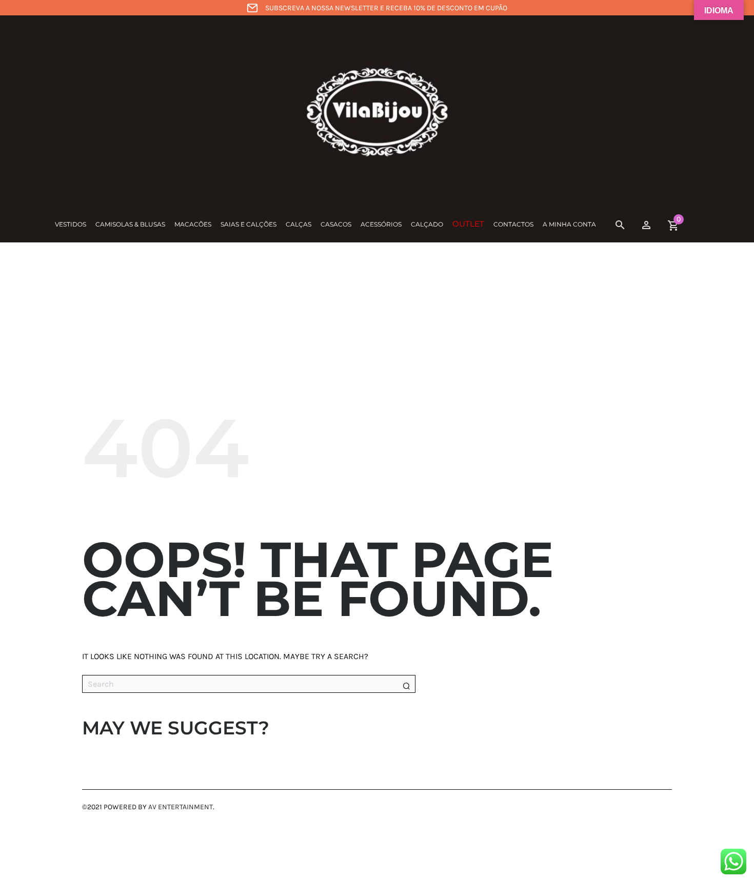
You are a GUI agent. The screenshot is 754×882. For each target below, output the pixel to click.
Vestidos (70, 224)
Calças (298, 224)
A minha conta (569, 224)
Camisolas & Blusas (130, 224)
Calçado (427, 224)
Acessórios (381, 224)
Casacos (336, 224)
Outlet (468, 224)
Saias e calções (248, 224)
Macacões (192, 224)
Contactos (513, 224)
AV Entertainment (180, 807)
